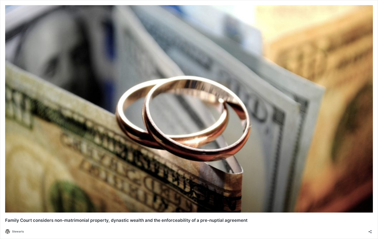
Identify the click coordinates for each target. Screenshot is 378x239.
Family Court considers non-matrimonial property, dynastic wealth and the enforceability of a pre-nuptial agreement (126, 220)
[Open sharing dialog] (370, 230)
